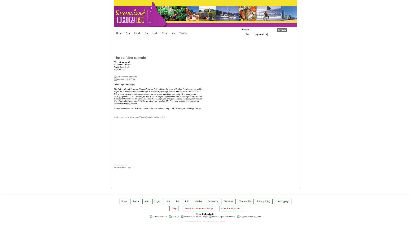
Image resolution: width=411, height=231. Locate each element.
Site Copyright (283, 201)
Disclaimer (228, 201)
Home (119, 33)
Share (164, 33)
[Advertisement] (172, 45)
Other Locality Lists (230, 208)
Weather (183, 33)
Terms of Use (245, 201)
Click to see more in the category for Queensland (139, 117)
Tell (177, 201)
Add (146, 33)
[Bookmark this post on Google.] (195, 216)
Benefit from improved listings (199, 208)
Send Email (130, 79)
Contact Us (213, 201)
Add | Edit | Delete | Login (122, 167)
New (128, 33)
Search (137, 33)
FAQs (174, 208)
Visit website (132, 77)
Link (168, 201)
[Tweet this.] (174, 216)
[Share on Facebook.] (158, 216)
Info (173, 33)
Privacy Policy (264, 201)
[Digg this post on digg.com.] (249, 216)
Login (155, 33)
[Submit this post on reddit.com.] (223, 216)
